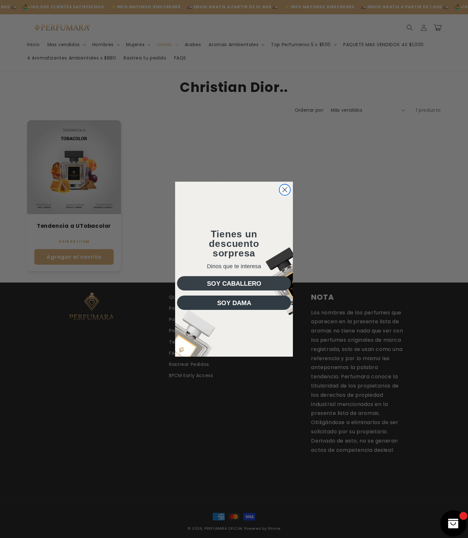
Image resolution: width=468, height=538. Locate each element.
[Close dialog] (284, 189)
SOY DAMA (234, 302)
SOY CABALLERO (234, 283)
